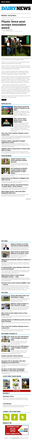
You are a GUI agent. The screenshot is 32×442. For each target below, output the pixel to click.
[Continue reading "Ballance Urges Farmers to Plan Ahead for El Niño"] (5, 306)
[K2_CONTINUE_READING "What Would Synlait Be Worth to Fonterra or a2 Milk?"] (7, 114)
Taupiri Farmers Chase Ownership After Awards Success (19, 160)
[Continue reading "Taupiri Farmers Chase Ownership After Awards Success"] (5, 161)
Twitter (22, 417)
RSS (6, 417)
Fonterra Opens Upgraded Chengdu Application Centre (13, 141)
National (4, 292)
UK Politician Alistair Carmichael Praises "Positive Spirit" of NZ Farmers (14, 185)
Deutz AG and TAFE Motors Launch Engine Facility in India (20, 338)
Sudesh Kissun (9, 30)
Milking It (6, 393)
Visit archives (16, 390)
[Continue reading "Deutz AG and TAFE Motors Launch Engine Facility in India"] (5, 339)
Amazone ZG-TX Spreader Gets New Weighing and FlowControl (13, 361)
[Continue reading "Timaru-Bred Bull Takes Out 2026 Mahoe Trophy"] (5, 298)
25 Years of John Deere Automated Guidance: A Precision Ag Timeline (12, 369)
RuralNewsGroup (15, 438)
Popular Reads (6, 156)
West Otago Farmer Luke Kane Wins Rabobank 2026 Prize (13, 192)
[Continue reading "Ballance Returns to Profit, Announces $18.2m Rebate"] (5, 246)
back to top (28, 199)
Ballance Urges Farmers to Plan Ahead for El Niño (19, 304)
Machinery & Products (9, 333)
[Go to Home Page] (16, 9)
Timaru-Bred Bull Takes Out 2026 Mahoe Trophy (20, 296)
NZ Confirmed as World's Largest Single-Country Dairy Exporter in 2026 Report (19, 171)
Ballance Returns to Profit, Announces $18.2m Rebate (20, 244)
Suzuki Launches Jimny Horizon (12, 356)
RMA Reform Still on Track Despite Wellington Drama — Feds (12, 276)
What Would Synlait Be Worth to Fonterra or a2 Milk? (21, 108)
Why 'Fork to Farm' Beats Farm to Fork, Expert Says (20, 120)
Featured (4, 241)
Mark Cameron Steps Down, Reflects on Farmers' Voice (20, 252)
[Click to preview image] (16, 55)
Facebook (14, 417)
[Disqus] (16, 220)
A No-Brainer (7, 403)
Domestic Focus (8, 396)
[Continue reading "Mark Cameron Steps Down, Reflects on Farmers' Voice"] (5, 254)
